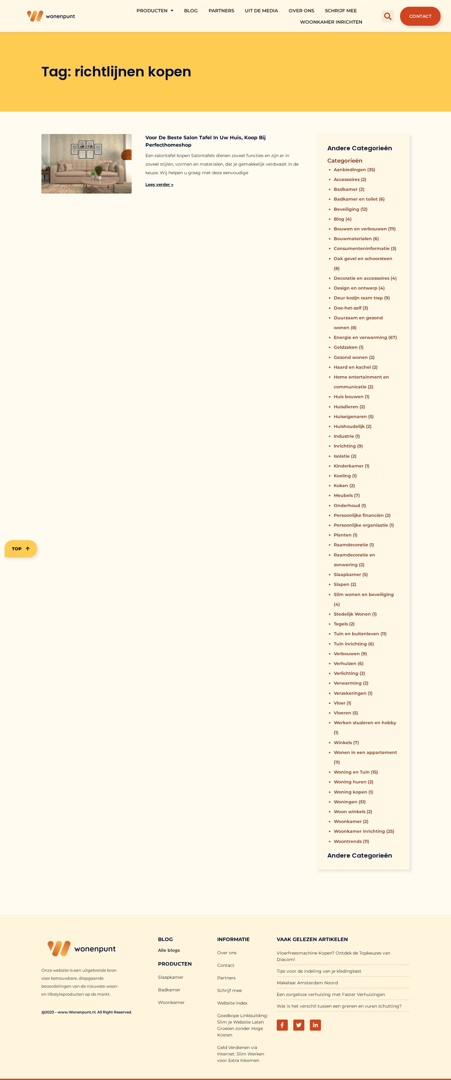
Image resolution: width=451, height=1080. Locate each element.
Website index (232, 1003)
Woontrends (351, 841)
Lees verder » (159, 184)
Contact (225, 965)
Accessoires (350, 179)
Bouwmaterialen (356, 238)
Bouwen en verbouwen (365, 229)
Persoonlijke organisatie (364, 525)
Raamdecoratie (354, 545)
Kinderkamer (351, 466)
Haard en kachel (356, 367)
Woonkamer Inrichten (331, 22)
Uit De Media (261, 10)
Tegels (344, 624)
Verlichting (349, 673)
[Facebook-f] (282, 1025)
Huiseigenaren (354, 416)
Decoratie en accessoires (365, 278)
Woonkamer (351, 821)
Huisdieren (349, 406)
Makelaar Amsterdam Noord (307, 983)
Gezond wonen (354, 357)
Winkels (346, 742)
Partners (221, 10)
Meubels (347, 495)
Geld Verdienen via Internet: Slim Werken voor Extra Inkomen (240, 1054)
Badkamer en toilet (359, 199)
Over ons (301, 10)
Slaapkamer (351, 574)
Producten (152, 10)
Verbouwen (350, 653)
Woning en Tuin (356, 772)
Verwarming (351, 683)
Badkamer (349, 189)
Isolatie (345, 456)
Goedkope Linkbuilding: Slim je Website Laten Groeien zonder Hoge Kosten (242, 1025)
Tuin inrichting (354, 644)
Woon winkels (353, 811)
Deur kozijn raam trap (362, 298)
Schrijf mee (341, 10)
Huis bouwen (351, 396)
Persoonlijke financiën (362, 515)
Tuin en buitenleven (360, 633)
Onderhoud (350, 505)
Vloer (342, 703)
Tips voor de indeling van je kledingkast (319, 971)
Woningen (350, 802)
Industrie (347, 436)
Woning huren (353, 782)
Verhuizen (349, 663)
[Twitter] (298, 1025)
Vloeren (346, 713)
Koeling (345, 476)
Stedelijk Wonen (355, 614)
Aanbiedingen (354, 169)
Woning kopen (353, 792)
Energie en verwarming (365, 337)
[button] (388, 16)
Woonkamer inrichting (364, 831)
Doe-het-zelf (351, 308)
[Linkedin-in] (315, 1025)
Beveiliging (351, 209)
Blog (191, 10)
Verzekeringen (353, 693)
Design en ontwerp (359, 288)
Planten (345, 535)
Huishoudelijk (353, 426)
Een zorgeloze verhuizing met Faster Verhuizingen (331, 994)
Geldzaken (349, 347)
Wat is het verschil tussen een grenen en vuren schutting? (339, 1006)
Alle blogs (169, 950)
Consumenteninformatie (365, 248)
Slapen (345, 584)
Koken (344, 485)
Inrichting (348, 446)
